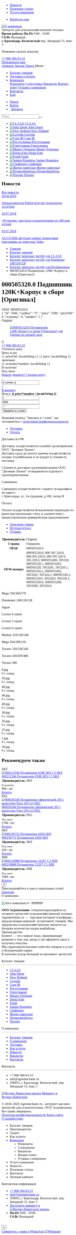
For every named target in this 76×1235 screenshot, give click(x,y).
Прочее (15, 1021)
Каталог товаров (21, 72)
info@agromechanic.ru (24, 1194)
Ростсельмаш (19, 988)
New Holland (18, 977)
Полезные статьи (21, 8)
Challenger (17, 1010)
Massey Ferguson (21, 995)
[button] (30, 66)
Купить (7, 792)
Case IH (15, 984)
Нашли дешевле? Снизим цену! (23, 374)
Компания (17, 80)
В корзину (9, 390)
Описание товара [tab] (22, 524)
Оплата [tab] (15, 432)
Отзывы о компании (32, 87)
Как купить (18, 1048)
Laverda (15, 981)
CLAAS (15, 970)
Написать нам (19, 19)
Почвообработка (21, 1018)
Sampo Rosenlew (21, 1006)
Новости (16, 5)
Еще (13, 95)
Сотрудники (34, 84)
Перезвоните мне (14, 62)
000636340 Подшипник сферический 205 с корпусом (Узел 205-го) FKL (31, 808)
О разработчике (12, 1118)
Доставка (16, 1044)
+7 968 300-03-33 (13, 58)
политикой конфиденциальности (46, 421)
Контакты (16, 91)
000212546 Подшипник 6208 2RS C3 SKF (30, 776)
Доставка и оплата (22, 76)
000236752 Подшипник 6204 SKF (25, 837)
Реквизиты (17, 84)
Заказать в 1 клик (14, 410)
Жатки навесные (21, 1014)
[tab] (20, 528)
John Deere (17, 973)
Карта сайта (55, 1115)
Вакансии (50, 84)
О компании (18, 1041)
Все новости (10, 192)
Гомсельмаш (18, 992)
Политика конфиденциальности (24, 1115)
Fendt (13, 1003)
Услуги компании (22, 12)
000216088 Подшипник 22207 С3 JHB (28, 864)
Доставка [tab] (16, 428)
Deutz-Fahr (17, 999)
